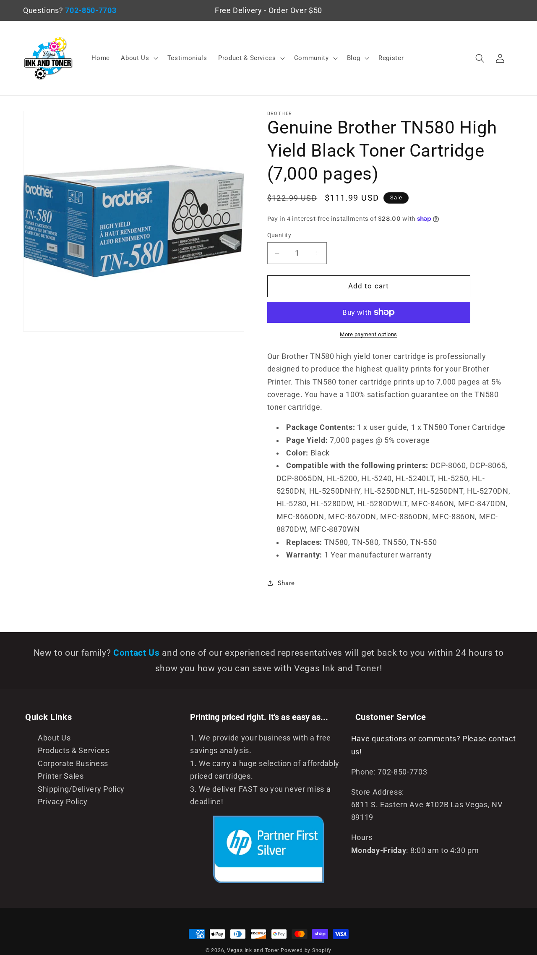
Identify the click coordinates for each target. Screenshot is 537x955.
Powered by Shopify (306, 950)
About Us (54, 738)
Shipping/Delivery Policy (81, 789)
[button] (138, 58)
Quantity (279, 235)
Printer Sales (61, 776)
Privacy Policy (62, 802)
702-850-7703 (90, 10)
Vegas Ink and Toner (253, 950)
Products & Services (73, 750)
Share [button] (286, 582)
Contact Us (137, 653)
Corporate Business (73, 763)
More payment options (368, 334)
